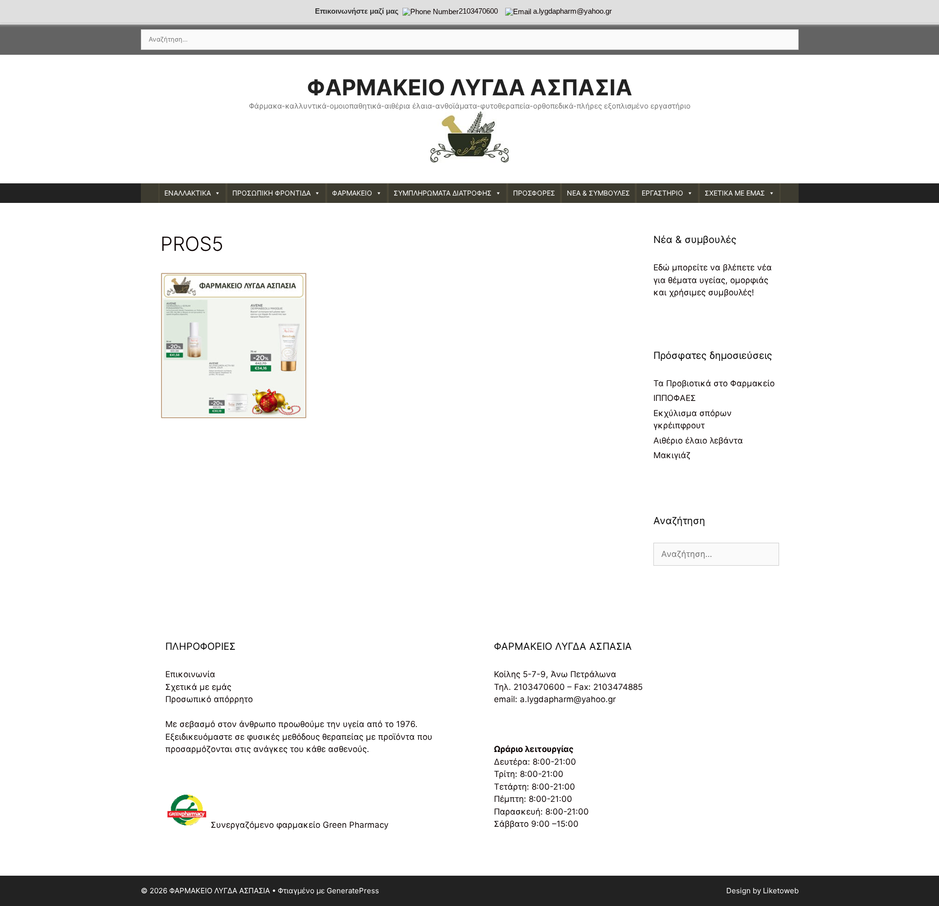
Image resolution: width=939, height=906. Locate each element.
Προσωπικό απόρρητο (209, 699)
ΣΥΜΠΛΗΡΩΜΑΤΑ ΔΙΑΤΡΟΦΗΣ (443, 193)
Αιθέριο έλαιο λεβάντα (698, 440)
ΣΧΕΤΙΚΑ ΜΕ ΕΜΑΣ (735, 193)
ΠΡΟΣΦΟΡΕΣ (534, 193)
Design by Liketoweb (762, 890)
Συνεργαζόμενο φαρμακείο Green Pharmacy (299, 825)
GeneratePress (353, 890)
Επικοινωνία (190, 674)
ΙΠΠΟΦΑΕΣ (674, 398)
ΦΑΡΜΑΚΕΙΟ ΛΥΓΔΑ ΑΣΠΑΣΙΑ (469, 87)
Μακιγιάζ (672, 455)
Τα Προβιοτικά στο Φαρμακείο (714, 383)
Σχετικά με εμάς (198, 687)
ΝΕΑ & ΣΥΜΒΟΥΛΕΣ (598, 193)
